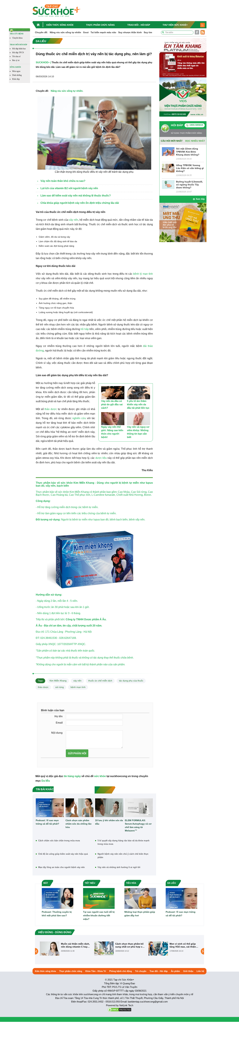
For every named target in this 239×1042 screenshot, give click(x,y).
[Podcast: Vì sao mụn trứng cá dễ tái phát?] (50, 807)
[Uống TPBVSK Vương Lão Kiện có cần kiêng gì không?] (168, 168)
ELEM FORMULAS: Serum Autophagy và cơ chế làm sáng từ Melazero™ (138, 825)
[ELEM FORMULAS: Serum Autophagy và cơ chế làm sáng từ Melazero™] (139, 807)
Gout (86, 32)
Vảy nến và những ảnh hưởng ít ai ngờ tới (119, 867)
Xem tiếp (200, 199)
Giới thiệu (188, 971)
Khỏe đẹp (16, 79)
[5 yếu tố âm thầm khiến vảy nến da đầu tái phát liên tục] (138, 392)
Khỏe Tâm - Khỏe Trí (95, 971)
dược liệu (101, 458)
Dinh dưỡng (17, 75)
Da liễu (45, 780)
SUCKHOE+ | (43, 62)
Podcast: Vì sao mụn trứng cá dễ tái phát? (47, 822)
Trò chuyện (140, 971)
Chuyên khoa (17, 38)
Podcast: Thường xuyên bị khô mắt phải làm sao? (57, 914)
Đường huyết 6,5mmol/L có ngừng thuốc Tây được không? (189, 184)
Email (59, 722)
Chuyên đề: (41, 32)
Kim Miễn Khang (58, 680)
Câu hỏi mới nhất (172, 141)
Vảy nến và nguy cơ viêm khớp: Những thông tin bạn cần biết (138, 431)
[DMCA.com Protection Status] (119, 1009)
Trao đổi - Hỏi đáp (138, 25)
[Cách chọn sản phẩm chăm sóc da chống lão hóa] (80, 807)
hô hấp (85, 329)
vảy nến (73, 219)
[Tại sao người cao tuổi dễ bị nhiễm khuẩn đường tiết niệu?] (99, 898)
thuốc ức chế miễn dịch (100, 680)
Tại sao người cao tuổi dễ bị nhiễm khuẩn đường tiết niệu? (99, 915)
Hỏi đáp (177, 125)
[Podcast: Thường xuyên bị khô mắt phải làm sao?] (57, 898)
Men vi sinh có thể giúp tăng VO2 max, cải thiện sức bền (128, 945)
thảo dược (51, 409)
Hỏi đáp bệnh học (19, 48)
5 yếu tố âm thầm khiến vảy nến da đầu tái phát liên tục (138, 404)
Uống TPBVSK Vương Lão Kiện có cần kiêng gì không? (190, 168)
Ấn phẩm (175, 971)
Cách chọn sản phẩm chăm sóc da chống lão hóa (79, 823)
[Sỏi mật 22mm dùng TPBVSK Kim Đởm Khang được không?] (168, 151)
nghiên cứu (79, 418)
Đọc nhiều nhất (195, 141)
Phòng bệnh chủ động (120, 971)
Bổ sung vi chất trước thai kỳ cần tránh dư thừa (184, 945)
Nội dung (57, 732)
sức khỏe (67, 482)
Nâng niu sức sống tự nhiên (65, 32)
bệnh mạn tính (78, 687)
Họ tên (58, 716)
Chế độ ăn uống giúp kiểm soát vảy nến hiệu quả (63, 854)
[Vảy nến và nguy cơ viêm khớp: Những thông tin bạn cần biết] (138, 418)
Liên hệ (200, 971)
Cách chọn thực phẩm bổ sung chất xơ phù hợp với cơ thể (75, 945)
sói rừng (59, 687)
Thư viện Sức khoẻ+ (175, 25)
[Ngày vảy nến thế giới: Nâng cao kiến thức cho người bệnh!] (112, 418)
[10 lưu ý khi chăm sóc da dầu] (109, 807)
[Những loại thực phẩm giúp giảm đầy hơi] (140, 898)
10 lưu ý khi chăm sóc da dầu (109, 822)
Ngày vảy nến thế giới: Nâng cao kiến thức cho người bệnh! (112, 431)
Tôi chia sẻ (16, 56)
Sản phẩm (43, 650)
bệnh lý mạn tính (143, 273)
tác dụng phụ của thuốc (131, 680)
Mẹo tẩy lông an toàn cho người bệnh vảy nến (61, 867)
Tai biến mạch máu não (103, 32)
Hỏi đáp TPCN (18, 52)
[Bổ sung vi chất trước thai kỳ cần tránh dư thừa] (158, 951)
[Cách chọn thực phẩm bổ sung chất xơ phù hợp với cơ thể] (49, 948)
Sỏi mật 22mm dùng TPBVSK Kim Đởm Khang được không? (187, 151)
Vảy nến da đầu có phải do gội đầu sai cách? (112, 404)
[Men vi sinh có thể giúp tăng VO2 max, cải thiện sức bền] (104, 948)
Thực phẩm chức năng (100, 25)
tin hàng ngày (72, 776)
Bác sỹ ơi (15, 60)
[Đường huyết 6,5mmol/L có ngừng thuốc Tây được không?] (168, 184)
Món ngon (16, 71)
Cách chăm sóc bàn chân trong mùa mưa (59, 840)
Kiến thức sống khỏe (59, 25)
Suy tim (148, 32)
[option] (65, 948)
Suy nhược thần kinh (130, 32)
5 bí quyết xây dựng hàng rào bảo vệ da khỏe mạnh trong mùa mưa (123, 842)
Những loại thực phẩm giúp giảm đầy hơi (139, 914)
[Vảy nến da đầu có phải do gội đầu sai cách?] (112, 392)
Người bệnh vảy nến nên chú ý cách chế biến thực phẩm (123, 856)
